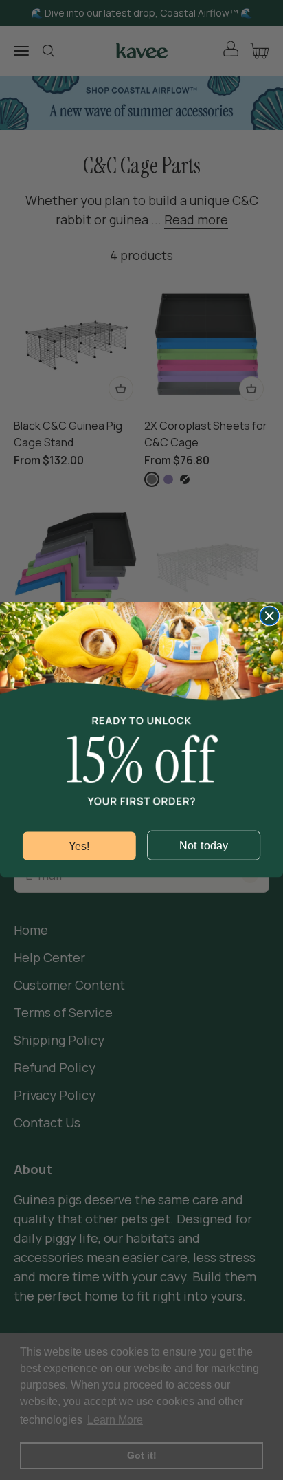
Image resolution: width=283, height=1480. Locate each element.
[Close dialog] (269, 616)
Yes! (79, 846)
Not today (203, 846)
